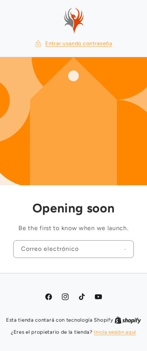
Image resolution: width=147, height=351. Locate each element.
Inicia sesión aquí (115, 332)
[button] (73, 43)
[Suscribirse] (125, 249)
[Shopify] (128, 320)
